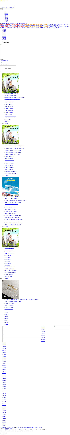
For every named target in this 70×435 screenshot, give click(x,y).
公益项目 (4, 346)
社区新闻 (4, 399)
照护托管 (4, 30)
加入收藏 (9, 7)
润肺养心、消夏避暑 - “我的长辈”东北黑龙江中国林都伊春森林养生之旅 (22, 25)
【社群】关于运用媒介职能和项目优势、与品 (13, 301)
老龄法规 (43, 341)
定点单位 (4, 390)
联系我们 (40, 427)
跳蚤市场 (4, 397)
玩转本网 (4, 420)
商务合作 (25, 427)
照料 (6, 23)
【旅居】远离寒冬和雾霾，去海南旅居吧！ (12, 217)
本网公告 (17, 427)
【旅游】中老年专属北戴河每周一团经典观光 (13, 224)
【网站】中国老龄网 (8, 276)
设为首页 (12, 7)
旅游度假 (4, 36)
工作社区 (6, 13)
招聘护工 (6, 320)
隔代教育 (4, 365)
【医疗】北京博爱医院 (9, 165)
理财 (18, 23)
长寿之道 (4, 350)
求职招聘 (22, 23)
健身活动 (4, 352)
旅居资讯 (4, 384)
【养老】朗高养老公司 (9, 106)
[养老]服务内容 (7, 121)
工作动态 (43, 333)
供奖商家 (4, 425)
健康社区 (6, 15)
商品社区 (6, 19)
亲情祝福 (4, 367)
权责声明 (13, 427)
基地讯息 (4, 388)
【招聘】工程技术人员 (9, 309)
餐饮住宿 (4, 37)
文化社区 (6, 17)
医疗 (8, 23)
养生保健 (4, 354)
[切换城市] (3, 3)
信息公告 (43, 331)
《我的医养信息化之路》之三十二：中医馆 (12, 154)
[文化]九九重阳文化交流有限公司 (11, 272)
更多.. (7, 72)
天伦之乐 (4, 363)
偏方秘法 (4, 356)
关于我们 (2, 427)
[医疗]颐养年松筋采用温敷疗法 (10, 173)
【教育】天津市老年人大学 (9, 253)
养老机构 (4, 29)
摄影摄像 (4, 376)
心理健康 (4, 358)
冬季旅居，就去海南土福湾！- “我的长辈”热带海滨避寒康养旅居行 (12, 24)
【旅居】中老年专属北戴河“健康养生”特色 (12, 221)
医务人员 (6, 316)
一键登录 (2, 7)
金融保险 (4, 38)
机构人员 (6, 427)
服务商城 (2, 23)
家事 (9, 23)
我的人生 (4, 380)
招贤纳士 (21, 427)
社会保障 (4, 344)
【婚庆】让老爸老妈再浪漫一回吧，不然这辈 (13, 202)
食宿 (13, 23)
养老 (4, 23)
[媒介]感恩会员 (7, 261)
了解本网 (4, 418)
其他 (19, 23)
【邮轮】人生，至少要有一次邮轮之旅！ (12, 198)
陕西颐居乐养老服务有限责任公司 (11, 95)
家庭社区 (6, 16)
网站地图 (9, 427)
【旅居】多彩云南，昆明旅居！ (10, 213)
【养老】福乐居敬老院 (9, 102)
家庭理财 (4, 369)
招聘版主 (6, 324)
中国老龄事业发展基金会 (9, 428)
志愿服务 (25, 23)
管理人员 (6, 312)
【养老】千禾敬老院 (8, 114)
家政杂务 (4, 32)
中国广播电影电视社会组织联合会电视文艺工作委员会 (14, 429)
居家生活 (4, 361)
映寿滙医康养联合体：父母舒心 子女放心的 (12, 99)
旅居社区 (6, 18)
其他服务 (4, 39)
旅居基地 (4, 386)
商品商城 (4, 395)
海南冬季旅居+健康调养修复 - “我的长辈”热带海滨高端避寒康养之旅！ (37, 24)
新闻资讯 (43, 339)
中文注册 (5, 7)
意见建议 (4, 422)
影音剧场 (4, 373)
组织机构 (43, 329)
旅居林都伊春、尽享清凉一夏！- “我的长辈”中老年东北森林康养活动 (47, 25)
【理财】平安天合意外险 (9, 305)
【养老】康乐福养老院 (9, 110)
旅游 (11, 23)
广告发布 (29, 427)
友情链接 (36, 427)
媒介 (16, 23)
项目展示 (43, 335)
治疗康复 (4, 31)
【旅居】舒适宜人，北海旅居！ (10, 209)
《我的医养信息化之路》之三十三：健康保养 (13, 150)
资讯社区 (6, 14)
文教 (14, 23)
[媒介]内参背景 (7, 265)
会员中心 (6, 21)
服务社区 (6, 20)
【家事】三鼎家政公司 (9, 169)
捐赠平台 (32, 427)
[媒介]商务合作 (7, 257)
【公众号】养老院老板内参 (9, 268)
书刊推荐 (4, 378)
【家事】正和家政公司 (9, 158)
